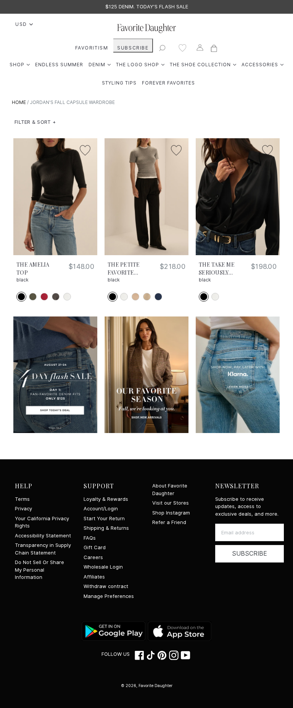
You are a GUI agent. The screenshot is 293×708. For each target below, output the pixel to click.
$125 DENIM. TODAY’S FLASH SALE (146, 7)
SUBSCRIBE (132, 48)
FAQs (90, 538)
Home (19, 102)
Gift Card (95, 547)
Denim (100, 64)
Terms (22, 499)
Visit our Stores (170, 503)
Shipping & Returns (106, 528)
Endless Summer (59, 64)
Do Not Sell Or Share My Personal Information (39, 569)
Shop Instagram (171, 513)
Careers (93, 557)
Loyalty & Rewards (106, 499)
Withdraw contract (106, 586)
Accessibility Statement (43, 536)
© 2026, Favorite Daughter (146, 685)
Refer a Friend (169, 522)
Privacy (23, 508)
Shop (20, 64)
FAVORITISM (91, 48)
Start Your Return (104, 518)
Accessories (262, 64)
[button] (35, 122)
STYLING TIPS (119, 83)
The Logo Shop (140, 64)
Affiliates (94, 577)
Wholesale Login (103, 567)
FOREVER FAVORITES (168, 83)
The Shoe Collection (203, 64)
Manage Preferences (109, 596)
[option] (146, 7)
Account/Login (101, 508)
